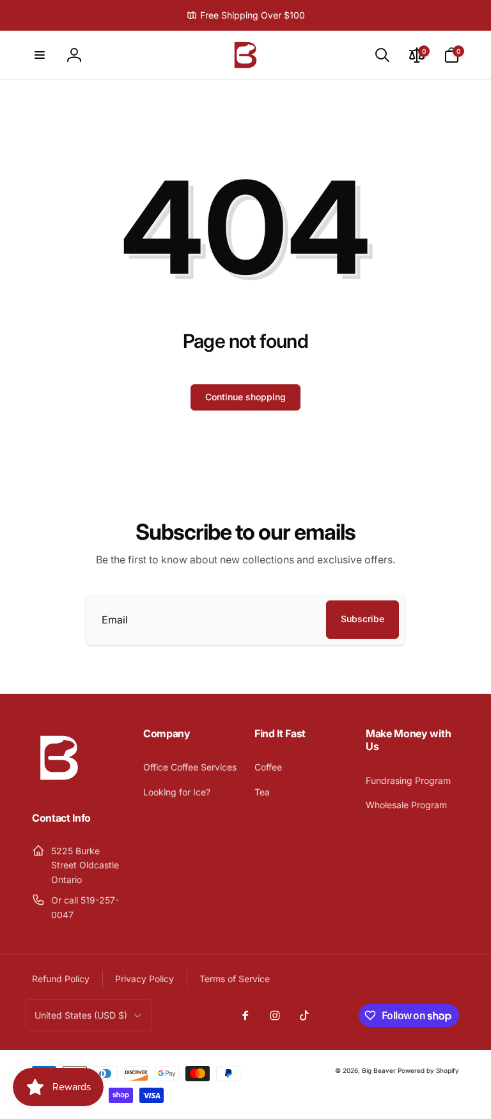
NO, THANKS (368, 652)
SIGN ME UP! (368, 625)
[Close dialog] (477, 447)
